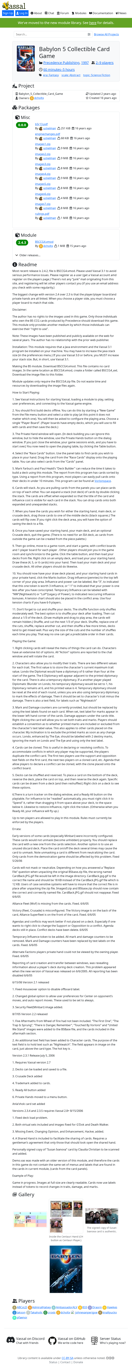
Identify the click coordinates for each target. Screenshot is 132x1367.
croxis (52, 1312)
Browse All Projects (106, 34)
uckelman (49, 128)
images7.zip (43, 204)
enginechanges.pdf (47, 134)
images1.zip (43, 144)
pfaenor (22, 1317)
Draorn (97, 1307)
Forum (64, 13)
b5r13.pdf (41, 124)
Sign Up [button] (8, 13)
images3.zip (43, 164)
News (122, 13)
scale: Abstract (71, 75)
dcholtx (39, 98)
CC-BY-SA (67, 1358)
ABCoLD (22, 1307)
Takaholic (36, 1312)
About (37, 13)
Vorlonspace (103, 481)
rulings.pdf (42, 214)
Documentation (102, 13)
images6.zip (43, 194)
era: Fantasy (51, 75)
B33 (84, 1307)
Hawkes (112, 1307)
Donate (78, 1362)
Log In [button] (23, 13)
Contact (65, 1362)
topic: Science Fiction (96, 75)
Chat (50, 13)
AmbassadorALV (66, 1307)
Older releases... (29, 255)
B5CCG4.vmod (44, 242)
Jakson (21, 1312)
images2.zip (43, 154)
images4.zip (43, 174)
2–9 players (105, 62)
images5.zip (43, 184)
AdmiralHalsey (41, 1307)
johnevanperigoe (86, 1312)
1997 (85, 62)
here (92, 22)
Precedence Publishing (61, 62)
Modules (80, 13)
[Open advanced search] (89, 34)
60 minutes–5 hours (59, 69)
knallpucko (110, 1312)
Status (53, 1362)
